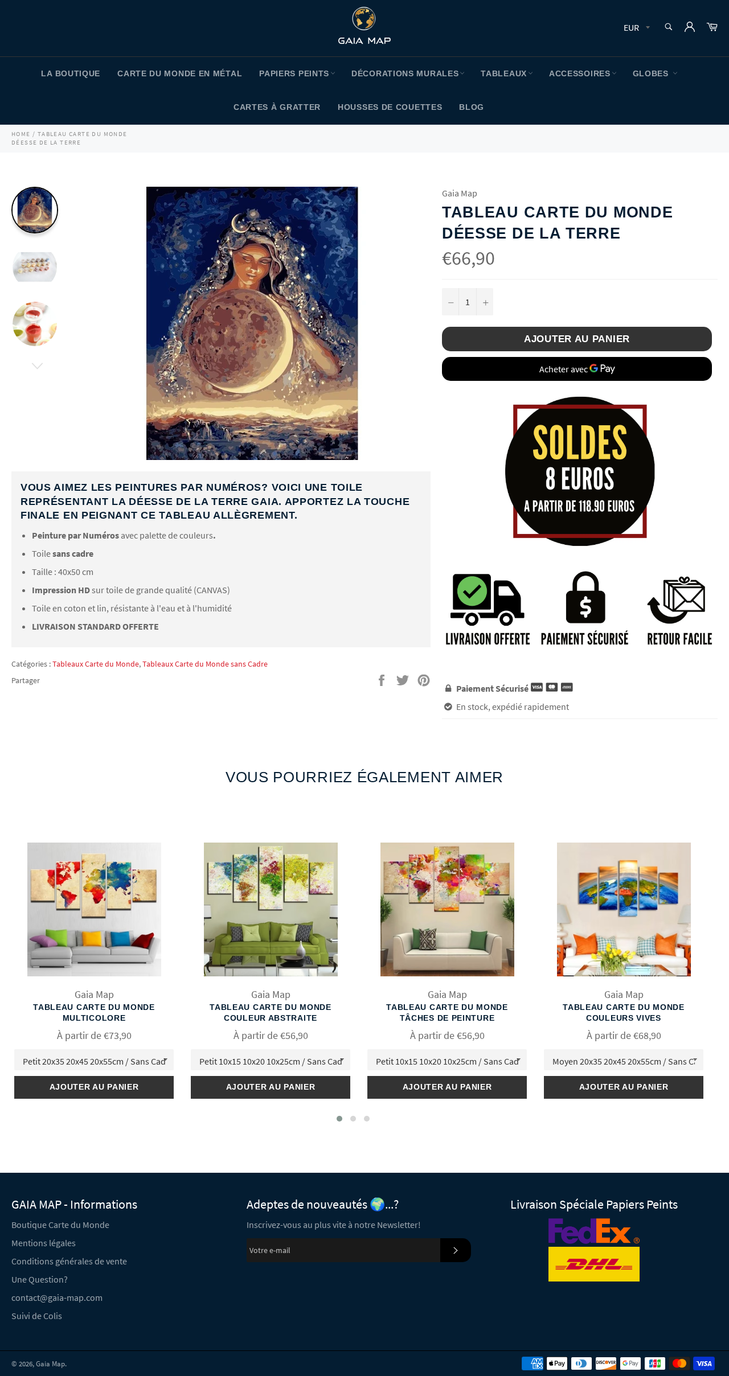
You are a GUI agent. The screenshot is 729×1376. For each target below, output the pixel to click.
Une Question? (39, 1279)
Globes (652, 73)
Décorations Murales (404, 73)
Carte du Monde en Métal (179, 73)
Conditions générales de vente (69, 1261)
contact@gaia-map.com (57, 1297)
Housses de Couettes (390, 107)
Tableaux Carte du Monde (95, 664)
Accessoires (580, 73)
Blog (471, 107)
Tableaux (504, 73)
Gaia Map (50, 1363)
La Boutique (70, 73)
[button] (339, 1118)
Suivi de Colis (36, 1315)
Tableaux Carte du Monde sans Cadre (205, 664)
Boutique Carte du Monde (60, 1224)
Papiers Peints (294, 73)
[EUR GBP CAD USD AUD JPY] (635, 28)
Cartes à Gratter (277, 107)
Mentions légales (43, 1242)
